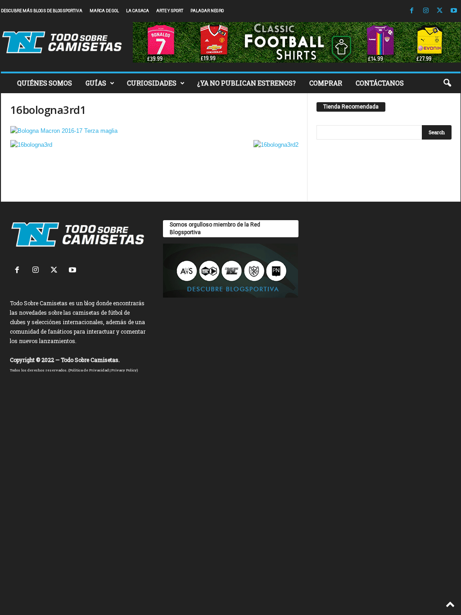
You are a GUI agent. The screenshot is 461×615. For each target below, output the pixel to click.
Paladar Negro (207, 11)
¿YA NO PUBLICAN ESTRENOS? (246, 83)
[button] (447, 83)
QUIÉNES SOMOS (44, 83)
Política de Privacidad (89, 370)
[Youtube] (453, 11)
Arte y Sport (169, 11)
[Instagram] (425, 11)
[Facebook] (412, 11)
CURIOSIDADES (151, 83)
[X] (439, 11)
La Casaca (137, 11)
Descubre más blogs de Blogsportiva (41, 11)
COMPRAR (325, 83)
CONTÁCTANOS (380, 83)
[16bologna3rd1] (154, 131)
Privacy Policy (124, 370)
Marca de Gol (104, 11)
